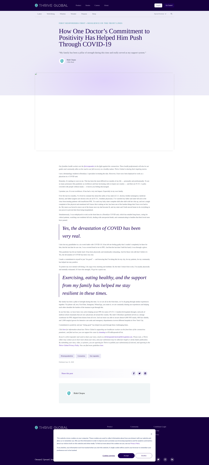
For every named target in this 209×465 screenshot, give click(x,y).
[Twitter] (139, 373)
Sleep (94, 14)
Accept (126, 456)
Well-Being (51, 14)
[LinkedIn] (145, 373)
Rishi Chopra (71, 60)
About (106, 5)
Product (78, 5)
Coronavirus (81, 356)
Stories (87, 5)
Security (156, 431)
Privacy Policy (135, 443)
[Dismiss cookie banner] (151, 434)
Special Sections (159, 14)
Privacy (156, 434)
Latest (39, 14)
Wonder (73, 14)
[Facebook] (133, 373)
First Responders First (72, 23)
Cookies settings (109, 456)
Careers (97, 5)
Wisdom (63, 14)
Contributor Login (160, 427)
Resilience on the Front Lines (105, 23)
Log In (158, 5)
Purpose (84, 14)
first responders (94, 356)
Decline (143, 456)
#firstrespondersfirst (67, 356)
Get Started (169, 5)
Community (134, 427)
